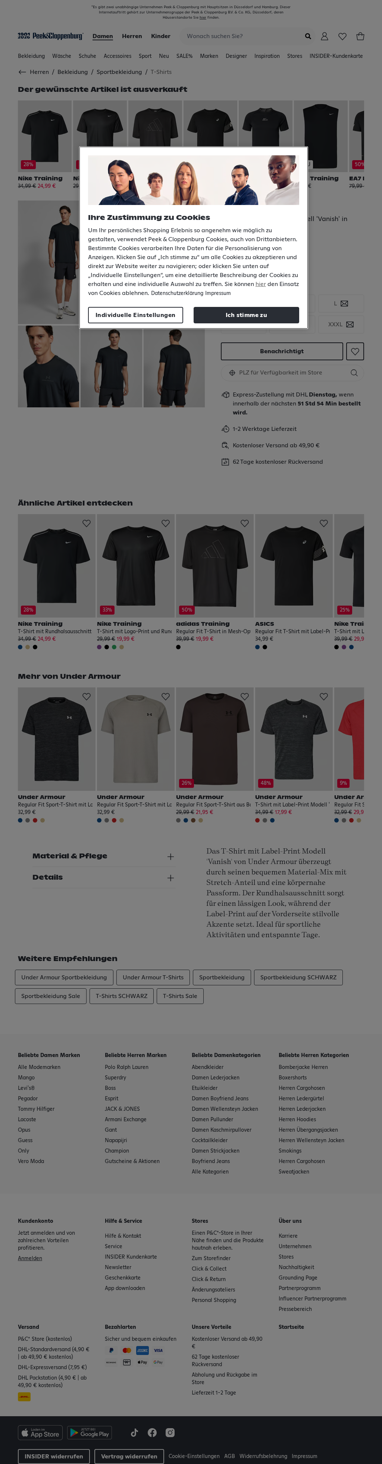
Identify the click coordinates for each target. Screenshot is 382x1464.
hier (261, 284)
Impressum (218, 293)
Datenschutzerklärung (177, 293)
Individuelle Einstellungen (135, 315)
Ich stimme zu (246, 315)
